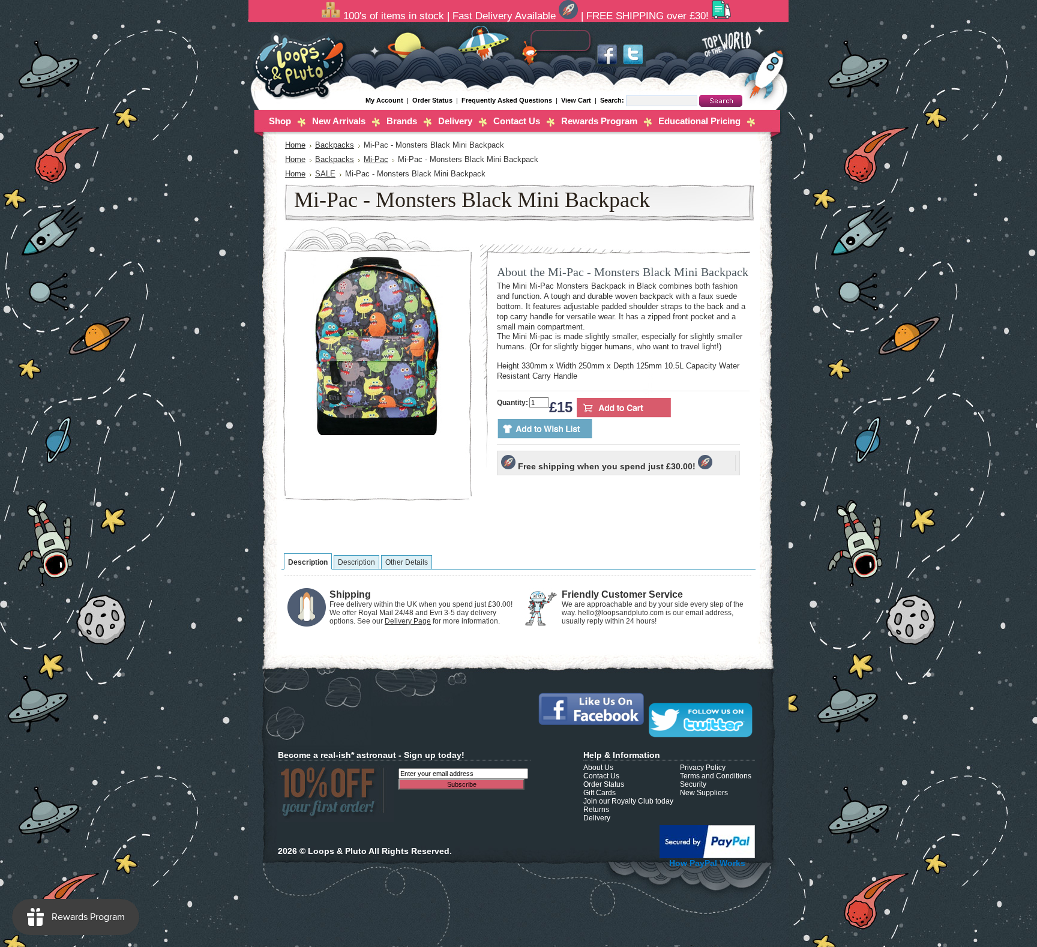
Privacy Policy (703, 767)
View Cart (577, 100)
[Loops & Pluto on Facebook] (607, 64)
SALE (325, 174)
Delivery (455, 121)
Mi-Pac (376, 159)
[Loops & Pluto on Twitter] (632, 64)
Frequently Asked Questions (506, 100)
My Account (384, 100)
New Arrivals (338, 121)
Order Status (432, 100)
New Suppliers (704, 793)
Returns (596, 809)
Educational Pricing (699, 121)
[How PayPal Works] (707, 856)
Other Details (406, 562)
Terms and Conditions (715, 776)
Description (308, 562)
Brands (401, 121)
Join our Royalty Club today (628, 801)
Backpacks (334, 145)
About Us (598, 767)
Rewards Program (599, 121)
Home (295, 145)
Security (693, 784)
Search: (613, 100)
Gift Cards (599, 793)
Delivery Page (408, 621)
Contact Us (516, 121)
